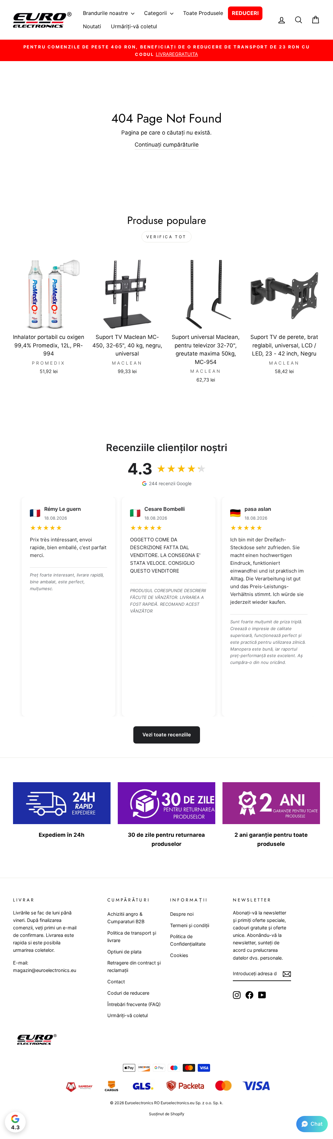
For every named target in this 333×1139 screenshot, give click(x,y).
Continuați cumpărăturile (167, 144)
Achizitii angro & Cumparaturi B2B (125, 917)
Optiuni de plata (124, 951)
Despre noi (181, 914)
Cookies (179, 955)
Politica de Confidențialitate (188, 940)
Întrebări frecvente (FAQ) (134, 1004)
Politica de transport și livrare (131, 936)
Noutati (92, 26)
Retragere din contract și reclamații (134, 966)
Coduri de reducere (128, 993)
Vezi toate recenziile (166, 734)
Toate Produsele (203, 13)
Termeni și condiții (189, 925)
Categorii (156, 13)
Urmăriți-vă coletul (134, 26)
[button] (312, 1124)
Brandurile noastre (106, 13)
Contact (116, 981)
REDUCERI (245, 13)
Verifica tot (166, 236)
